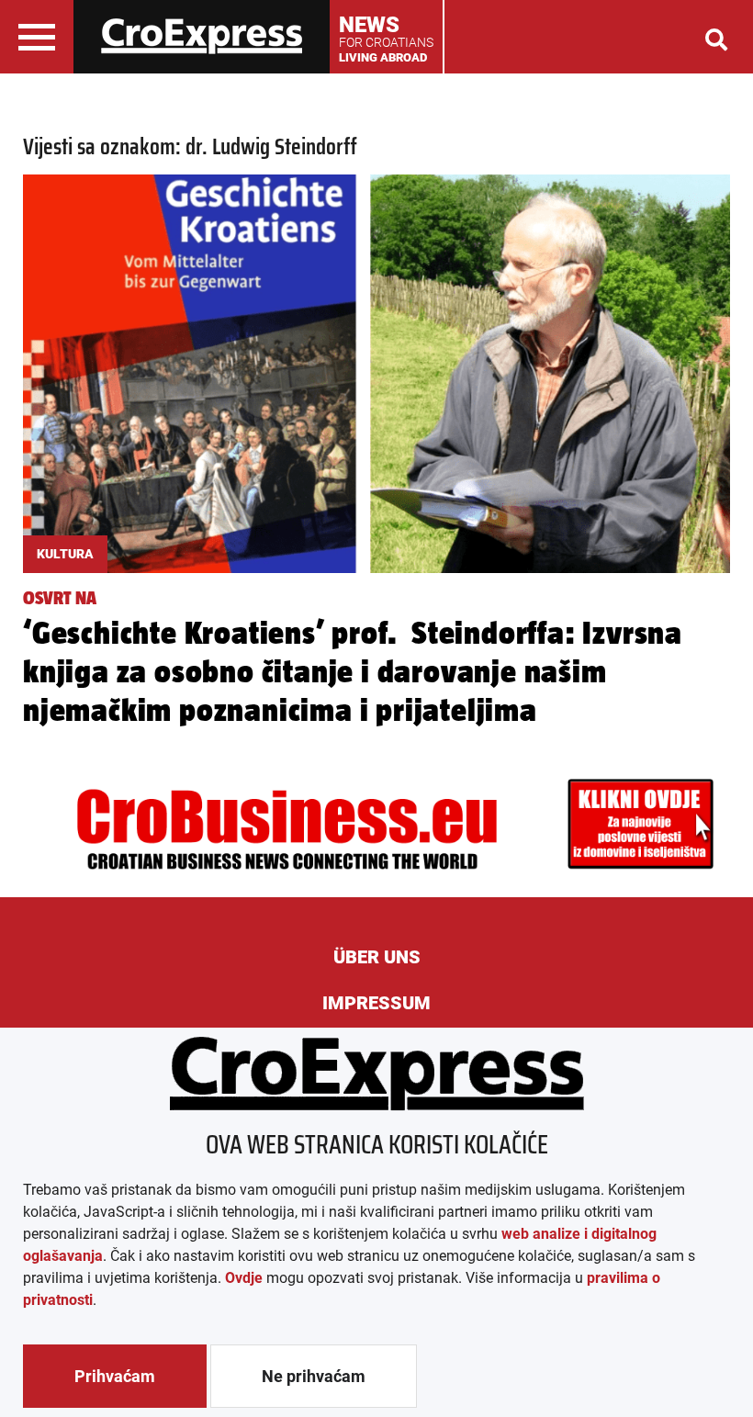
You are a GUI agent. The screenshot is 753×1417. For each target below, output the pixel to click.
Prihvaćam (114, 1376)
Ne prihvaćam (313, 1376)
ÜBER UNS (377, 957)
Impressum (376, 1003)
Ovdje (244, 1278)
